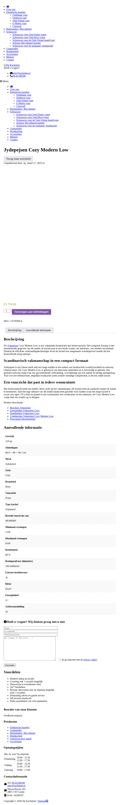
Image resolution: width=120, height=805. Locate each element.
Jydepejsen (12, 345)
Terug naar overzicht (18, 159)
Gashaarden (16, 730)
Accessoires (16, 741)
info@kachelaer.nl (21, 73)
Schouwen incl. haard (20, 738)
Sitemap (42, 801)
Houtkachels (16, 736)
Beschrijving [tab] (14, 330)
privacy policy (90, 659)
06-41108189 (19, 76)
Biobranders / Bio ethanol (22, 733)
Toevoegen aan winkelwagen (31, 312)
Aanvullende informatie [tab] (38, 330)
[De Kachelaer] (12, 65)
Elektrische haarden (19, 727)
